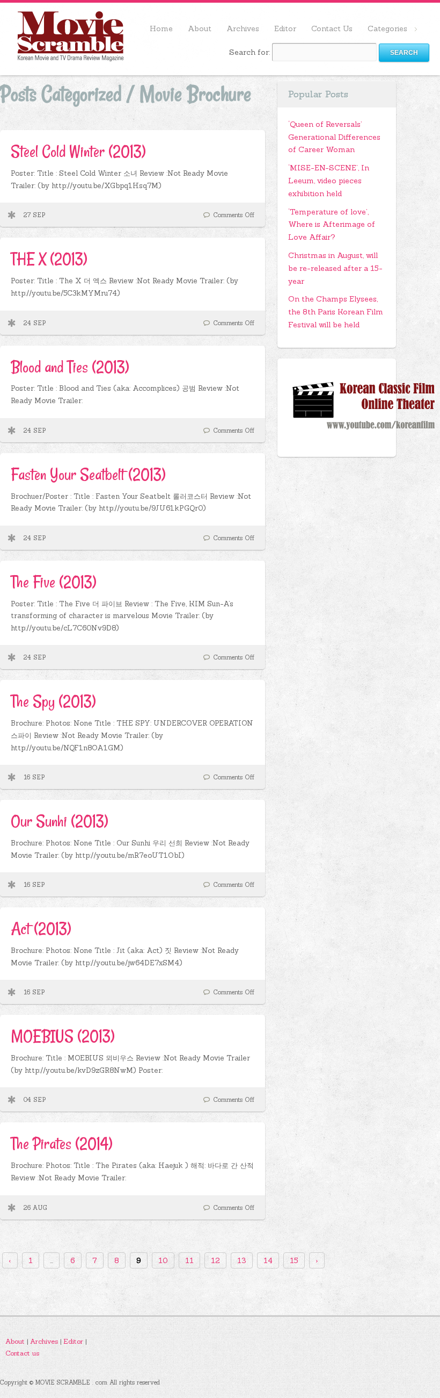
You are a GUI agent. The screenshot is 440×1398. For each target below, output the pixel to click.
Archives (242, 28)
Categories (383, 29)
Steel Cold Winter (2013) (78, 151)
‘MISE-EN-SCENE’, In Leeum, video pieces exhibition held (328, 180)
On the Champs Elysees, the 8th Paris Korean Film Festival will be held (335, 311)
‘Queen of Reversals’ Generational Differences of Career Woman (334, 137)
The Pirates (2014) (61, 1143)
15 (294, 1260)
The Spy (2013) (53, 701)
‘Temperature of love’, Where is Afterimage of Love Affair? (331, 224)
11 (189, 1260)
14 (268, 1260)
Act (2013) (41, 928)
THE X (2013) (49, 259)
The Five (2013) (53, 582)
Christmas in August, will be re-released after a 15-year (335, 268)
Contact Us (332, 28)
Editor (285, 28)
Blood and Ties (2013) (70, 367)
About (199, 28)
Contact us (22, 1353)
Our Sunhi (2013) (59, 821)
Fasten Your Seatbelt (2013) (88, 474)
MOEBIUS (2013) (62, 1036)
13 (241, 1260)
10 (163, 1260)
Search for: (249, 52)
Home (161, 28)
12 (215, 1260)
